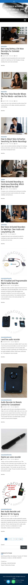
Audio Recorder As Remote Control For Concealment (11, 403)
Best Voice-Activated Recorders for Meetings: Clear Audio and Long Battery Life (13, 229)
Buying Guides (4, 46)
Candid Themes (18, 582)
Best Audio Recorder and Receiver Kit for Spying (10, 513)
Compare (3, 179)
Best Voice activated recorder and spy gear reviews (14, 9)
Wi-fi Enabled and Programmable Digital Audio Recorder (14, 282)
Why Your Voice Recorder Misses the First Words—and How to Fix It (13, 96)
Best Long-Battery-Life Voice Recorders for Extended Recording (12, 51)
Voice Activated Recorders (6, 278)
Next (20, 539)
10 (16, 539)
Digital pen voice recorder (11, 457)
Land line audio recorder (10, 339)
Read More (3, 65)
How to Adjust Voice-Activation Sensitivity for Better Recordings (14, 140)
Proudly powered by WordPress (12, 580)
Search (2, 544)
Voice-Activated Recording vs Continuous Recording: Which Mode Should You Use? (12, 184)
